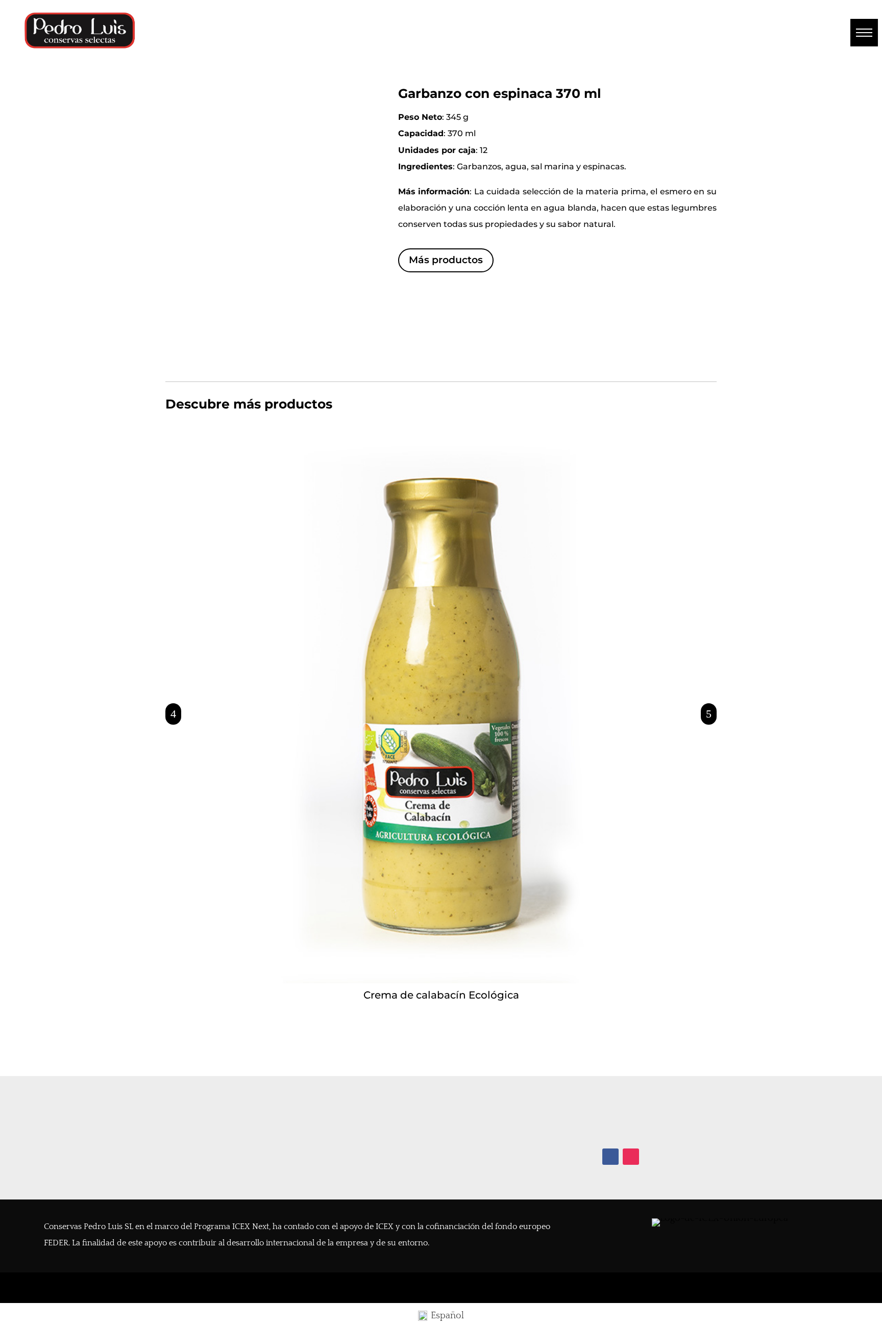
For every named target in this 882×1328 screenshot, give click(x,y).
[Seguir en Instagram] (631, 1156)
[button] (864, 32)
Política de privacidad (88, 1143)
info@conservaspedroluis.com (665, 1126)
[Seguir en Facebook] (610, 1156)
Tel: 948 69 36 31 (635, 1110)
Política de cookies (82, 1160)
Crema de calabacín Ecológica (441, 995)
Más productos (446, 260)
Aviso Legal (66, 1126)
